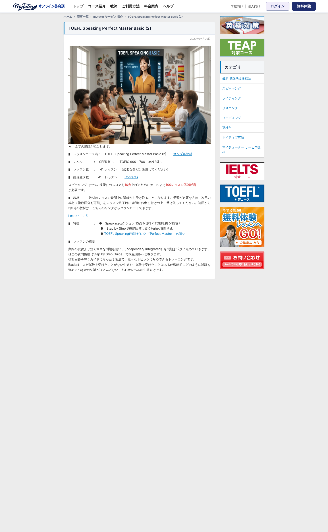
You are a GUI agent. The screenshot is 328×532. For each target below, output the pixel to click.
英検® (226, 127)
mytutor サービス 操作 (108, 16)
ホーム (68, 16)
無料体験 (304, 6)
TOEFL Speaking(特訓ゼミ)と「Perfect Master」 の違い (144, 233)
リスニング (230, 108)
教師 (113, 6)
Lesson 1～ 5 (78, 216)
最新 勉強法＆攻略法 (236, 78)
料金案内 (151, 6)
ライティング (231, 98)
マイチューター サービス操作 (241, 149)
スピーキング (231, 88)
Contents (131, 177)
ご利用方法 (131, 6)
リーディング (231, 118)
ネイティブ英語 (233, 137)
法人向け (254, 6)
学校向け (237, 6)
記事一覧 (83, 16)
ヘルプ (168, 6)
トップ (78, 6)
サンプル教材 (182, 154)
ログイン (277, 6)
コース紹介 (97, 6)
